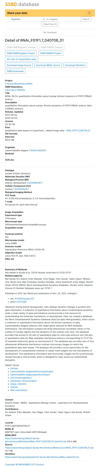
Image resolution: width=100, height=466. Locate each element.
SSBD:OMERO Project (50, 53)
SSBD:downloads (15, 71)
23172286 (21, 301)
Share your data (17, 13)
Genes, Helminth (18, 384)
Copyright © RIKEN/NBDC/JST (20, 464)
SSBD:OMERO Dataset (52, 47)
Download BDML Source (48, 65)
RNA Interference (18, 390)
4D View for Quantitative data (21, 59)
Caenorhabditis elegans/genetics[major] (30, 374)
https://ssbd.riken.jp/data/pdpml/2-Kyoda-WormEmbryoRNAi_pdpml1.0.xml (42, 457)
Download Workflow (75, 65)
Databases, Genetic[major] (23, 380)
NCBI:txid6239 (37, 150)
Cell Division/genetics (21, 377)
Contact (40, 464)
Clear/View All (50, 24)
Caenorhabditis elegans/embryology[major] (31, 371)
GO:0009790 (35, 182)
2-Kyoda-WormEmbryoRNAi (18, 83)
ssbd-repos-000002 (15, 90)
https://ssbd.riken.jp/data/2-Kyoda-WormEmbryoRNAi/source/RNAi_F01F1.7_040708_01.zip (49, 447)
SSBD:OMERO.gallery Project (21, 53)
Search (86, 19)
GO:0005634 (21, 189)
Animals (14, 368)
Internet (14, 387)
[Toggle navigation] (89, 13)
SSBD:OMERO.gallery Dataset (21, 47)
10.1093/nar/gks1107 (24, 298)
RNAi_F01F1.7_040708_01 (78, 130)
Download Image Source (19, 65)
